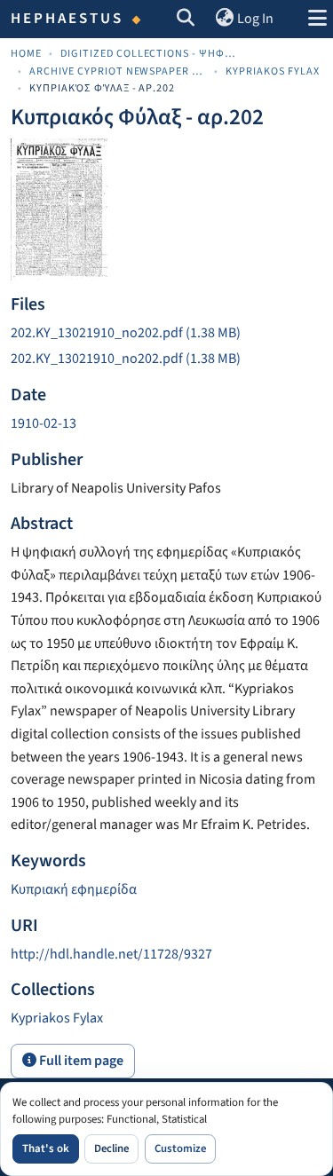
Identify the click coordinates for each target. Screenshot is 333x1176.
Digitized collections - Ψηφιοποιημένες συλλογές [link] (149, 53)
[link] (166, 333)
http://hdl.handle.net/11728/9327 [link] (111, 954)
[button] (186, 19)
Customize (180, 1148)
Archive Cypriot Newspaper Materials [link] (118, 71)
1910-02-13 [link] (43, 423)
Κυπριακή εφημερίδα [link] (74, 889)
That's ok (45, 1148)
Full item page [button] (79, 1060)
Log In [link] (255, 18)
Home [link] (26, 53)
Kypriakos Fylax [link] (273, 71)
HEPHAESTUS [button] (67, 18)
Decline (111, 1148)
